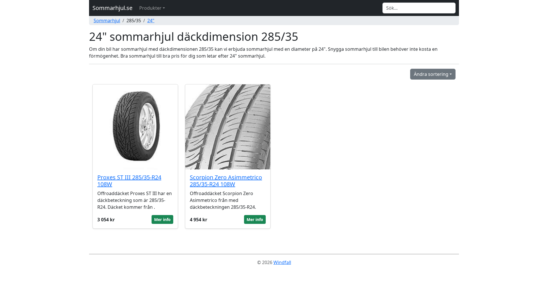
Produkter (150, 8)
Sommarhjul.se (112, 8)
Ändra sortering (431, 74)
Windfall (282, 262)
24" (150, 20)
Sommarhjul (107, 20)
